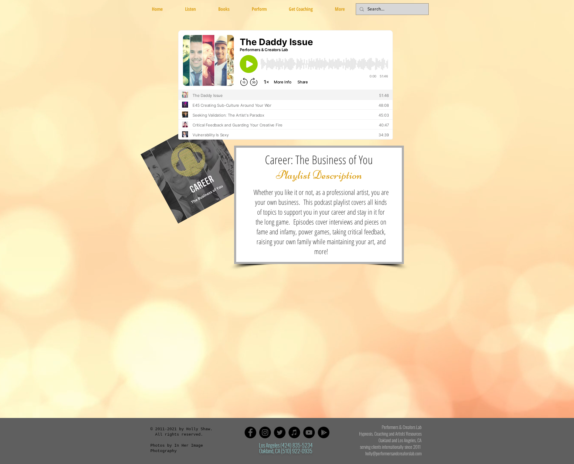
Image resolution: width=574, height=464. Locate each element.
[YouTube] (309, 432)
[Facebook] (250, 432)
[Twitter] (280, 432)
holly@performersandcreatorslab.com (393, 453)
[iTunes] (294, 432)
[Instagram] (265, 432)
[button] (224, 9)
